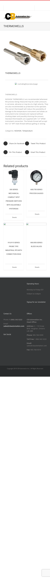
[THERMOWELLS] (25, 53)
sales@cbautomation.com (13, 326)
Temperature (27, 131)
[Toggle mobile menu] (46, 14)
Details (14, 217)
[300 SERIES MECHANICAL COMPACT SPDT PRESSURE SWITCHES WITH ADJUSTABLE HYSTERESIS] (14, 177)
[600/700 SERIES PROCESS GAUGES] (36, 177)
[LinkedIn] (4, 340)
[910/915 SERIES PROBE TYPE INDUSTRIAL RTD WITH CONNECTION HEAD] (14, 230)
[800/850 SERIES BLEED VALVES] (36, 230)
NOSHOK (17, 131)
